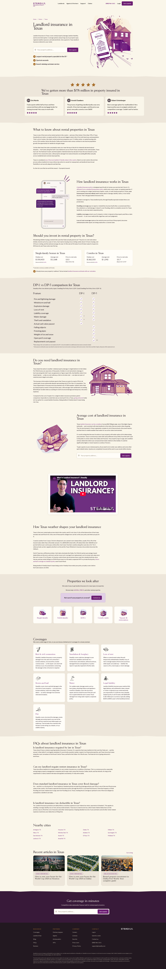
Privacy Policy (76, 946)
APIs (54, 942)
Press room (75, 942)
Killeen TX (111, 829)
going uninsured (78, 398)
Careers (74, 932)
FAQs (35, 942)
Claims (90, 3)
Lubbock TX (37, 838)
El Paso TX (86, 835)
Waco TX (36, 832)
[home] (39, 3)
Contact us (96, 598)
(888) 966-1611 (110, 3)
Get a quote (127, 3)
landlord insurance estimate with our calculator (82, 271)
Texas (46, 19)
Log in (94, 932)
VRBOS (81, 590)
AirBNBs (76, 590)
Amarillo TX (61, 838)
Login (119, 3)
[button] (61, 3)
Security (74, 939)
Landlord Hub (37, 935)
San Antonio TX (37, 835)
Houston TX (61, 829)
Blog (34, 939)
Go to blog (129, 852)
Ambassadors (57, 939)
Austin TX (61, 835)
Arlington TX (37, 829)
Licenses (74, 935)
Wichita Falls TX (63, 832)
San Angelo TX (112, 832)
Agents (55, 935)
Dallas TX (86, 829)
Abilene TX (86, 832)
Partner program (58, 932)
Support (83, 3)
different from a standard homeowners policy (90, 189)
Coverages (36, 932)
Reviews (35, 946)
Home (34, 19)
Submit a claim (96, 935)
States (40, 19)
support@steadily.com (98, 946)
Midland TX (111, 835)
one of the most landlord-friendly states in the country (61, 160)
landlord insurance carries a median (90, 424)
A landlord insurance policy (85, 187)
